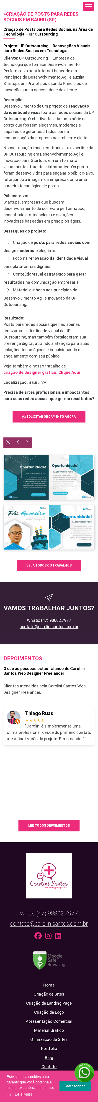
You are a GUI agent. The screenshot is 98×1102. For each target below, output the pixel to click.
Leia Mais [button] (23, 1094)
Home (48, 985)
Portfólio (49, 1048)
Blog (49, 1057)
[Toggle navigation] (88, 6)
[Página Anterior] (18, 442)
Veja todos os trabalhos (49, 565)
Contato (49, 1066)
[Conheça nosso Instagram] (49, 937)
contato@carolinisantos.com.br (49, 626)
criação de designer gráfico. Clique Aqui (41, 372)
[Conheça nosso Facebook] (39, 937)
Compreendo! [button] (75, 1086)
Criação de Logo (49, 1012)
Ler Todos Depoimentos (49, 825)
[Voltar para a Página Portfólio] (8, 442)
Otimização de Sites (49, 1039)
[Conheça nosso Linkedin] (59, 937)
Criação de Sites (49, 994)
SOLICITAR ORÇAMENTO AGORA (51, 416)
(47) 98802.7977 (56, 620)
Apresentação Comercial (49, 1021)
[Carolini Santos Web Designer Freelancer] (49, 875)
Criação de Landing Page (49, 1003)
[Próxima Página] (27, 442)
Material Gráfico (49, 1030)
